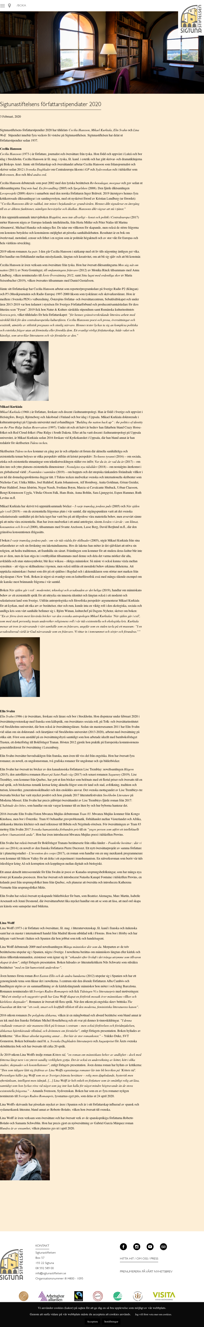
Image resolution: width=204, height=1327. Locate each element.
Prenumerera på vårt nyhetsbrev (146, 1271)
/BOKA (21, 5)
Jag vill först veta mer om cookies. (153, 1314)
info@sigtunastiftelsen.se (50, 1273)
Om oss (142, 1258)
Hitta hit (127, 1258)
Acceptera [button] (92, 1321)
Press (154, 1258)
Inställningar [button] (111, 1321)
